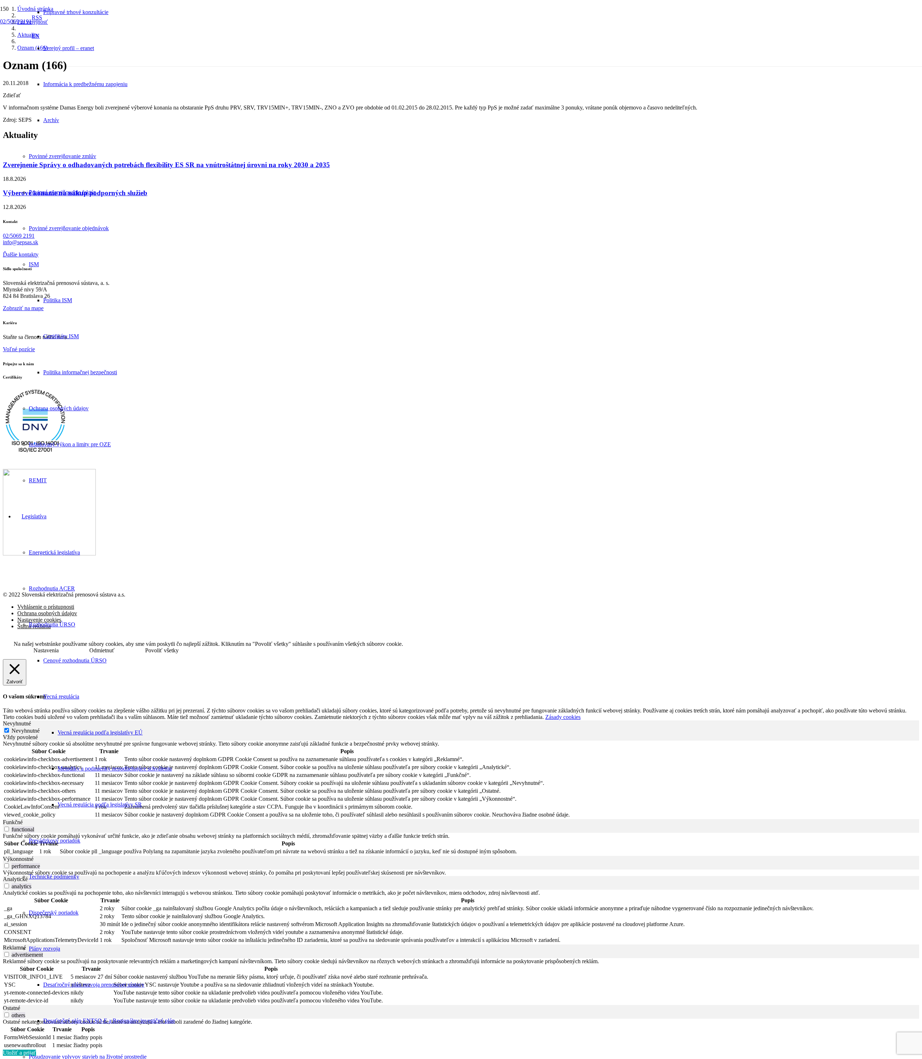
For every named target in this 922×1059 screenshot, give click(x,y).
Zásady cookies (563, 717)
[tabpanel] (461, 780)
